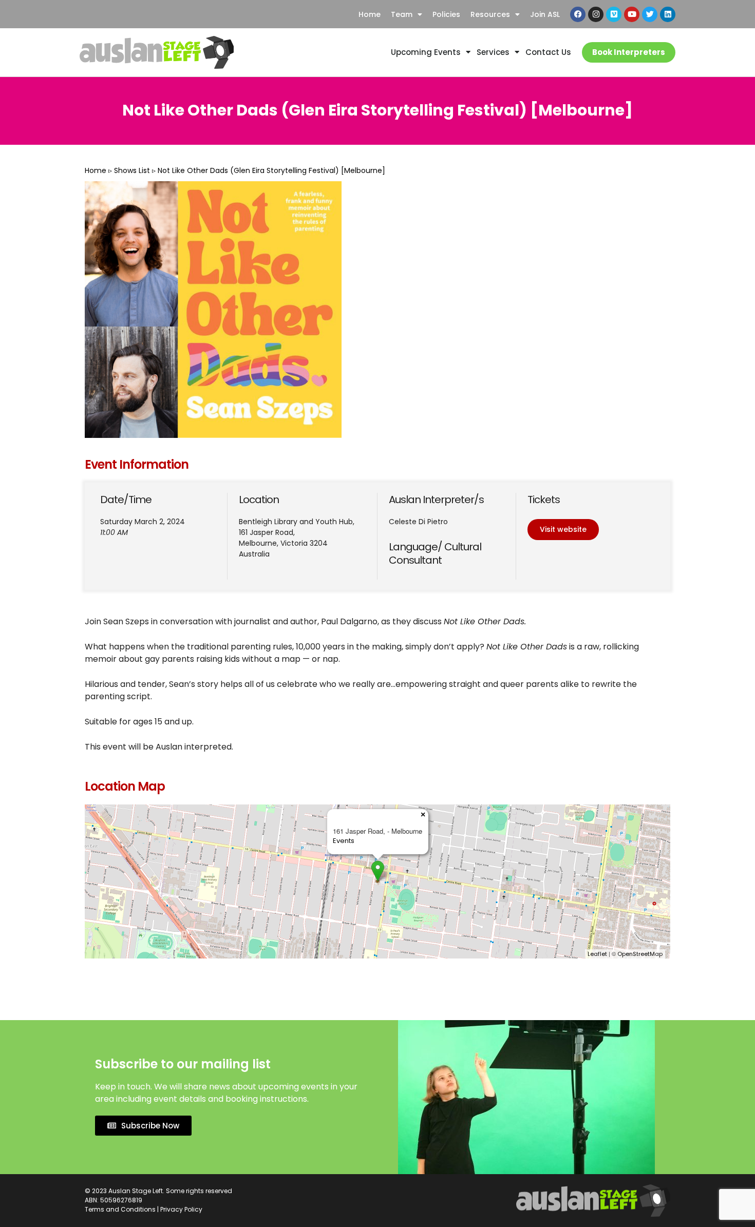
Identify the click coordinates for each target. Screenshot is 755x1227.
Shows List (132, 170)
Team (401, 14)
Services (493, 52)
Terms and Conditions (120, 1209)
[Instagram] (595, 14)
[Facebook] (578, 14)
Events (343, 841)
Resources (490, 14)
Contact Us (548, 52)
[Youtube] (631, 14)
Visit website (563, 529)
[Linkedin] (667, 14)
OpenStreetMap (640, 954)
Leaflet (597, 954)
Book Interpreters (628, 52)
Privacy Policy (181, 1209)
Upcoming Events (426, 52)
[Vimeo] (613, 14)
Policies (446, 14)
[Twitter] (649, 14)
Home (369, 14)
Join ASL (545, 14)
